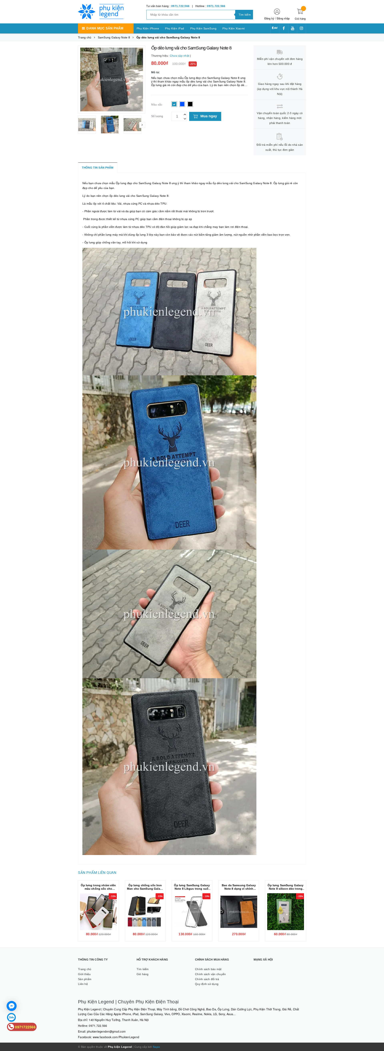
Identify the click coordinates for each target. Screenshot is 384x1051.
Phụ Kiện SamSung (203, 28)
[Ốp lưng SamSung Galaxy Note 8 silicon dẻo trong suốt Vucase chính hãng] (285, 911)
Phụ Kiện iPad (174, 28)
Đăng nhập (283, 18)
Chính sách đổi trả (207, 979)
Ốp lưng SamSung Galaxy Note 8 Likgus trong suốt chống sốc (192, 889)
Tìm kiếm (143, 969)
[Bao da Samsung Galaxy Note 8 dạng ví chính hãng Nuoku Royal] (238, 911)
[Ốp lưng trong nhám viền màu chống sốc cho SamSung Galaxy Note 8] (98, 911)
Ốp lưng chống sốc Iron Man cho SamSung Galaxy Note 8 (145, 889)
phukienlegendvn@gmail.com (106, 1031)
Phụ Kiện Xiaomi (233, 28)
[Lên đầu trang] (377, 521)
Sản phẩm (84, 979)
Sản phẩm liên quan (97, 872)
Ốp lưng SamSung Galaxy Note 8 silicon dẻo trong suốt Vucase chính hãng (285, 889)
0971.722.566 (180, 6)
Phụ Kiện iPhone (148, 28)
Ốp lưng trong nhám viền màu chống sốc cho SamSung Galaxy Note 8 (98, 889)
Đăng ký (269, 18)
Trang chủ (84, 969)
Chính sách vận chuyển (210, 974)
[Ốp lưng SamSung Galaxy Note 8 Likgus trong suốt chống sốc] (192, 911)
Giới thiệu (84, 974)
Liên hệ (83, 984)
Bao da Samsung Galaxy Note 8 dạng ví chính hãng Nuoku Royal (239, 889)
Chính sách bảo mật (208, 969)
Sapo (156, 1046)
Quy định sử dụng (206, 984)
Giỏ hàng (143, 974)
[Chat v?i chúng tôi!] (12, 1006)
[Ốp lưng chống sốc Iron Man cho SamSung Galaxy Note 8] (145, 911)
